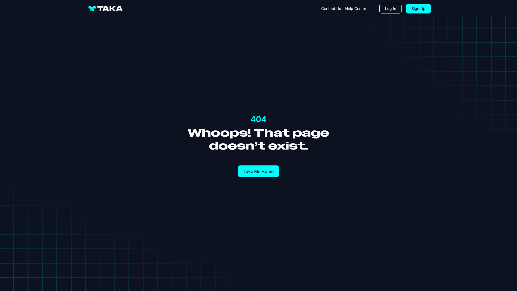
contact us (331, 8)
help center (355, 8)
